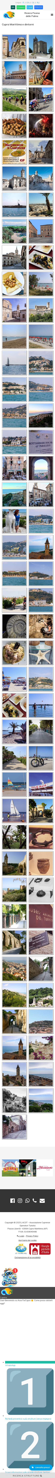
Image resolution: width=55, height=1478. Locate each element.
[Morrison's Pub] (44, 1167)
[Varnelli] (27, 1167)
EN (28, 2)
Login (21, 1236)
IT (24, 2)
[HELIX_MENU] (52, 14)
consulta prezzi (42, 1467)
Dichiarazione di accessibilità (27, 1257)
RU (38, 2)
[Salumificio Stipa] (10, 1167)
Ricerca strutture (26, 1475)
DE (33, 2)
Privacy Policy (32, 1236)
